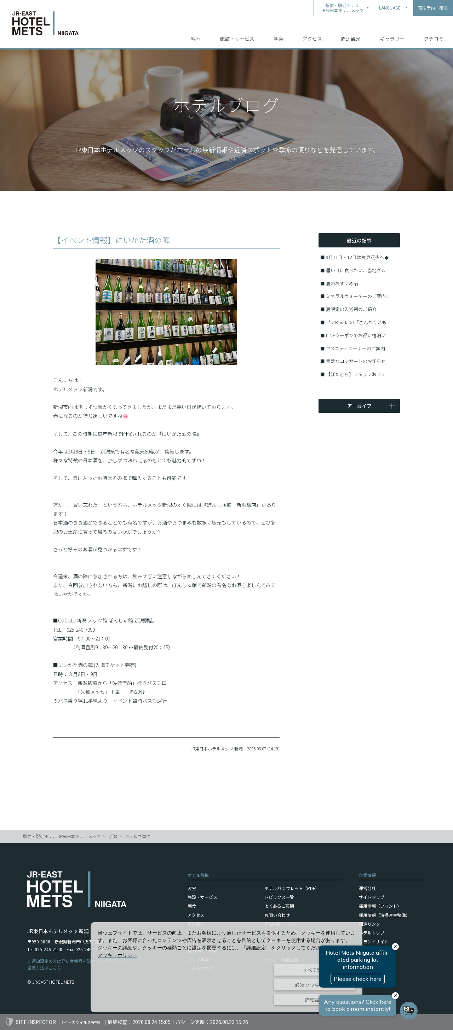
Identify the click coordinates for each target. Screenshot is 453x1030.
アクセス (312, 38)
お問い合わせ (277, 915)
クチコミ (433, 38)
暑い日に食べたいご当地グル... (357, 270)
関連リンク (369, 924)
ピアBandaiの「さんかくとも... (358, 322)
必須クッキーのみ (314, 984)
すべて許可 (315, 969)
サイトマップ (371, 897)
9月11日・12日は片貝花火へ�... (359, 257)
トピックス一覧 (279, 897)
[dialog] (226, 967)
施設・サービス (237, 38)
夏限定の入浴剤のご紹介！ (353, 309)
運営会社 (367, 888)
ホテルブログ (137, 836)
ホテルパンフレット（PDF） (291, 888)
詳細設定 (315, 999)
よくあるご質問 (279, 906)
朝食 (278, 38)
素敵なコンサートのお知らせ (356, 361)
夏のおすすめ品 (342, 283)
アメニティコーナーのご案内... (357, 348)
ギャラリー (392, 38)
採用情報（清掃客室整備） (384, 915)
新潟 (113, 836)
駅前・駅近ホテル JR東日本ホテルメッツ (62, 836)
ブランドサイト (374, 941)
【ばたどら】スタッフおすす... (357, 374)
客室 (196, 38)
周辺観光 (351, 38)
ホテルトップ (371, 933)
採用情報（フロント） (380, 906)
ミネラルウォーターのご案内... (357, 296)
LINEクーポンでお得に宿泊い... (357, 335)
